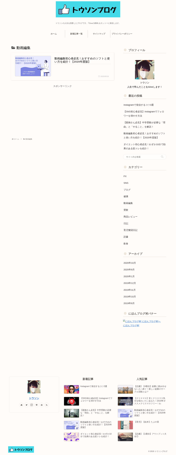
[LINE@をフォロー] (36, 405)
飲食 (126, 243)
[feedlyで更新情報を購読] (41, 405)
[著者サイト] (21, 405)
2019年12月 (130, 283)
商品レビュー (130, 216)
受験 (126, 210)
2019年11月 (130, 290)
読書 (126, 237)
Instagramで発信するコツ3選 (139, 105)
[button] (162, 156)
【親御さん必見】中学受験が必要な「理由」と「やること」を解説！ (144, 124)
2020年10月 (130, 263)
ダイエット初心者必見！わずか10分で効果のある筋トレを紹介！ (145, 146)
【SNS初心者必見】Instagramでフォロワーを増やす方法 (144, 113)
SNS (126, 183)
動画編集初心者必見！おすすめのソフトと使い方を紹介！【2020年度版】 (144, 135)
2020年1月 (129, 276)
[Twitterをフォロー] (26, 405)
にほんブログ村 (131, 325)
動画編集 (128, 203)
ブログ (127, 189)
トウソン (34, 398)
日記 (126, 223)
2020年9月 (129, 269)
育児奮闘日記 (130, 230)
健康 (126, 196)
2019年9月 (129, 303)
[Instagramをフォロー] (31, 405)
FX (125, 176)
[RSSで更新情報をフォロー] (46, 405)
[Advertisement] (62, 106)
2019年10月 (130, 296)
